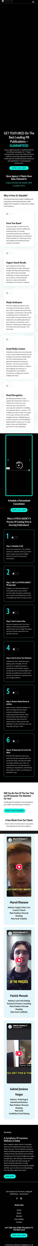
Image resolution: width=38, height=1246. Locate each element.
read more (10, 1176)
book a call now (19, 510)
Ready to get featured (14, 811)
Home (19, 1210)
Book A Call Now (19, 168)
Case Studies (19, 1219)
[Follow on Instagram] (21, 1198)
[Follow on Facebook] (17, 1198)
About (19, 1213)
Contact (19, 1222)
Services (19, 1216)
